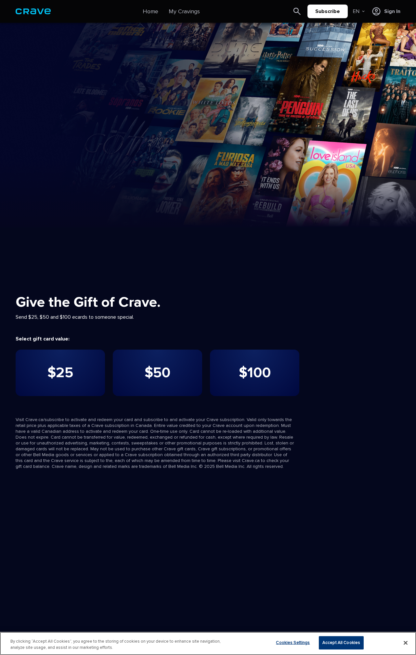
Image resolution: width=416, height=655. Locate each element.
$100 (255, 372)
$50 (157, 372)
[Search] (297, 11)
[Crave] (33, 11)
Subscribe (327, 11)
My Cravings (184, 11)
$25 (60, 372)
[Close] (405, 643)
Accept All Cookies (341, 642)
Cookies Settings (293, 642)
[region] (208, 643)
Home (150, 11)
